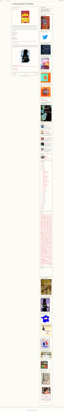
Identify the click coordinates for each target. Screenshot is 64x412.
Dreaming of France (44, 239)
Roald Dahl (42, 258)
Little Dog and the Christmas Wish (44, 178)
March (43, 198)
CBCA (42, 236)
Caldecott (42, 235)
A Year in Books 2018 (44, 100)
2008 (42, 208)
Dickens (45, 238)
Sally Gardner (45, 258)
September (44, 191)
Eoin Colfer (50, 239)
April (43, 197)
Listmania (44, 249)
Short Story (42, 260)
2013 (42, 202)
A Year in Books (45, 214)
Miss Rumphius (44, 186)
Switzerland (50, 261)
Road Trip (50, 257)
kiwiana (49, 247)
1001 (42, 214)
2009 (42, 207)
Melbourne (44, 250)
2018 (42, 165)
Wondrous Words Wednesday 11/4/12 (47, 131)
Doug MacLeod (50, 238)
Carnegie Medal (49, 235)
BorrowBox (46, 234)
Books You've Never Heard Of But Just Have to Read (46, 233)
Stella (44, 261)
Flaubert (44, 240)
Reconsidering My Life (45, 257)
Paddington (43, 174)
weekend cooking (49, 263)
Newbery (47, 252)
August (43, 192)
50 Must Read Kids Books (48, 137)
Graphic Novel (44, 242)
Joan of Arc (42, 246)
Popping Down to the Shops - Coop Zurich (45, 185)
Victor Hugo (47, 262)
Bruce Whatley (50, 234)
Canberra (45, 235)
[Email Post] (21, 65)
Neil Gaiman (45, 252)
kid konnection (46, 247)
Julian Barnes (48, 246)
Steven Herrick (47, 261)
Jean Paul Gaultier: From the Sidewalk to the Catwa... (45, 173)
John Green (45, 246)
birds (51, 229)
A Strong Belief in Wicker (23, 3)
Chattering (44, 236)
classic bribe (47, 236)
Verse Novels (35, 66)
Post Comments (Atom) (27, 76)
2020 (42, 162)
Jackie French (48, 245)
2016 (42, 167)
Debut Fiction (42, 238)
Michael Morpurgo (43, 251)
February (43, 199)
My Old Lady (44, 187)
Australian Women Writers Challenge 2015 (46, 223)
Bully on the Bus (44, 179)
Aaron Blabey (50, 214)
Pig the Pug (43, 183)
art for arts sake (48, 216)
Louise (47, 156)
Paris (42, 254)
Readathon (46, 256)
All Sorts (48, 215)
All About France (43, 215)
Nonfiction (50, 252)
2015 (42, 168)
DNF (47, 238)
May (43, 196)
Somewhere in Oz (47, 260)
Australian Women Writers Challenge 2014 (27, 66)
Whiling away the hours (44, 264)
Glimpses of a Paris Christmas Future (45, 176)
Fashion (42, 240)
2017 (42, 166)
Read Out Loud (43, 256)
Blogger (36, 410)
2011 (42, 204)
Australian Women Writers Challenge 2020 (46, 228)
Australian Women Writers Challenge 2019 (46, 227)
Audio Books (45, 217)
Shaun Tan (50, 259)
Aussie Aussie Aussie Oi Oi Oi (18, 66)
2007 (42, 209)
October (43, 190)
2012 (42, 203)
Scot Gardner (46, 259)
